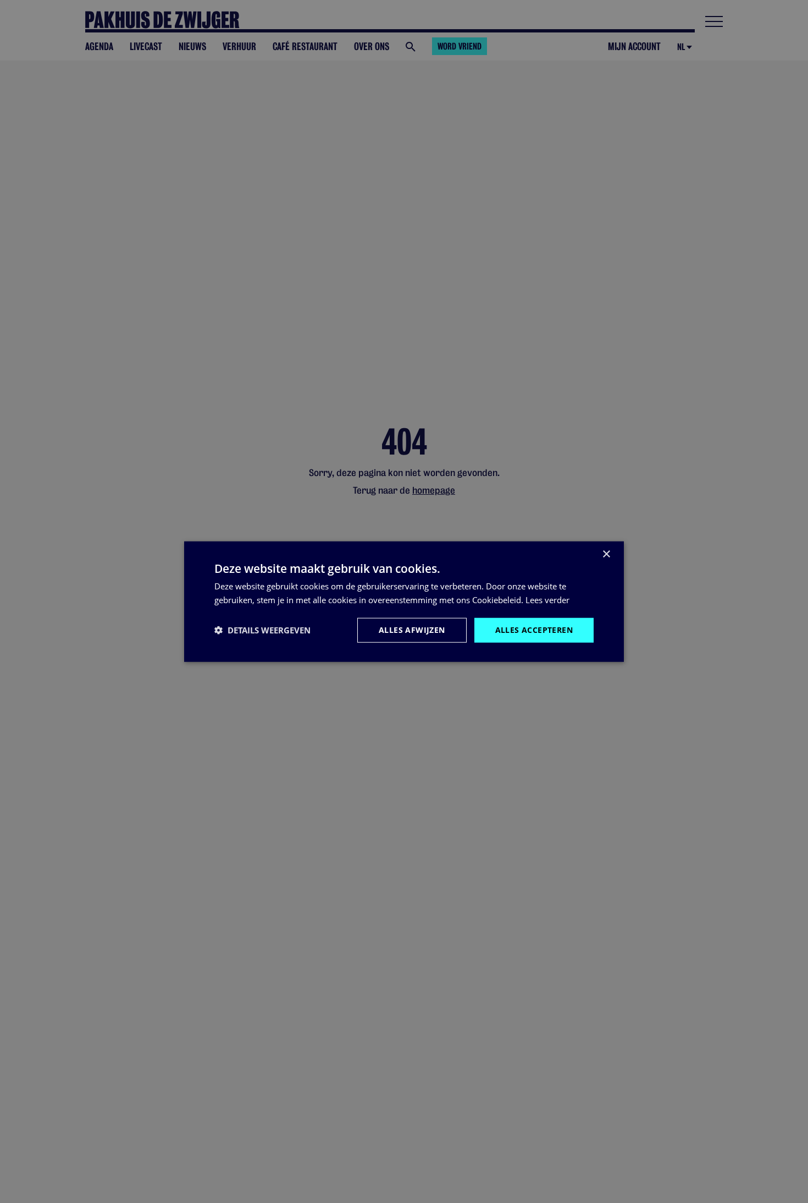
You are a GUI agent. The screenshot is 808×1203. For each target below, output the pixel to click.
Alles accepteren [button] (534, 630)
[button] (262, 630)
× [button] (606, 554)
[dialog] (404, 602)
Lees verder (547, 599)
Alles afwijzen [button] (412, 630)
